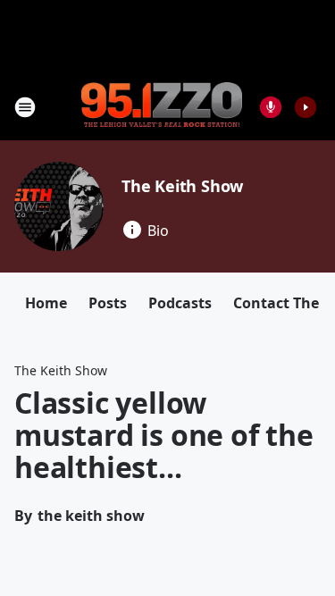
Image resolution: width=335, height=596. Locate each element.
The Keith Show (182, 186)
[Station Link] (161, 106)
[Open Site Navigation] (25, 107)
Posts (107, 303)
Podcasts (180, 303)
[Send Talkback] (270, 107)
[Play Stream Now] (305, 107)
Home (46, 303)
